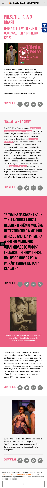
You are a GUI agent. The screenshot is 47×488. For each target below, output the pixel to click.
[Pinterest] (40, 104)
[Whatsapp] (33, 104)
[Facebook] (20, 104)
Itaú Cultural (17, 3)
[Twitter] (26, 104)
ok (23, 484)
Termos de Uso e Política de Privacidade (18, 475)
